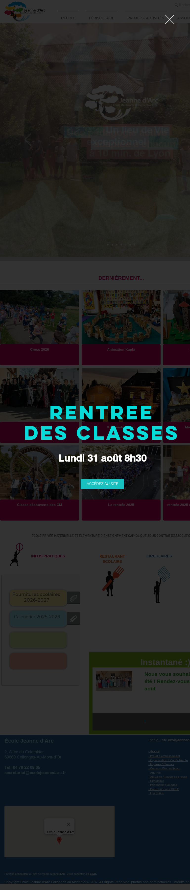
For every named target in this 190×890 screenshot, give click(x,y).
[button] (169, 19)
